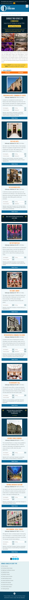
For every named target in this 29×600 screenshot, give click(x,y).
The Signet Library (14, 291)
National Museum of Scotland (14, 485)
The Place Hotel (14, 141)
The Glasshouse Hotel (14, 187)
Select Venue (14, 118)
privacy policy (5, 3)
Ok (14, 3)
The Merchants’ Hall (14, 383)
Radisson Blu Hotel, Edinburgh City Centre (14, 95)
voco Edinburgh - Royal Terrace (14, 529)
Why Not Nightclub (14, 243)
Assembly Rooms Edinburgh (14, 438)
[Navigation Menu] (27, 6)
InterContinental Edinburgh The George (14, 335)
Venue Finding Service (14, 26)
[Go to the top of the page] (14, 594)
